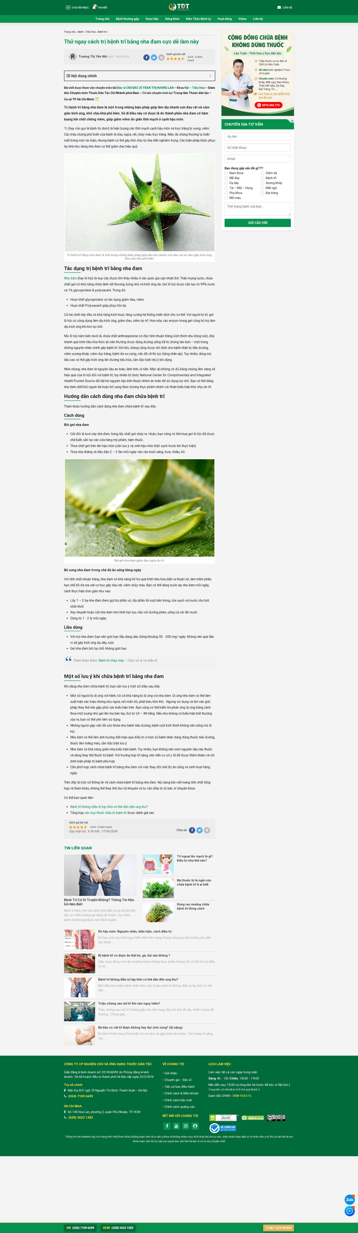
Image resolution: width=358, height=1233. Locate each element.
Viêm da (271, 173)
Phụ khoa (236, 193)
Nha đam (70, 278)
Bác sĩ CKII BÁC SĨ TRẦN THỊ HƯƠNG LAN (145, 87)
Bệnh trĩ (102, 31)
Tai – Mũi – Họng (241, 188)
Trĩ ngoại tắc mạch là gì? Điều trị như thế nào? (195, 858)
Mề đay (234, 178)
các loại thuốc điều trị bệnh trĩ (106, 813)
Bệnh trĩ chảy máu (111, 660)
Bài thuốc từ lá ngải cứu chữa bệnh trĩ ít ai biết (194, 882)
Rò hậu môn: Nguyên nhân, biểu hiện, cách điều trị (135, 931)
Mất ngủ (271, 188)
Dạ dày (234, 183)
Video (242, 18)
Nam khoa (236, 173)
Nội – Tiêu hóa (194, 87)
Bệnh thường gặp (127, 18)
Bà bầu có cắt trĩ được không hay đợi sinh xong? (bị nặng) (140, 1027)
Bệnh (80, 31)
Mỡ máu (235, 198)
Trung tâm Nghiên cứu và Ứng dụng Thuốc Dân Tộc (179, 6)
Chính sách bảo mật (178, 1100)
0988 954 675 (242, 1096)
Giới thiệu (170, 1073)
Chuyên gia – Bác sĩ (177, 1080)
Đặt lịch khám (280, 1227)
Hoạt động (225, 18)
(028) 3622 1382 (80, 1117)
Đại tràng (272, 193)
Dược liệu (152, 18)
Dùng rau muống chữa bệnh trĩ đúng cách (193, 906)
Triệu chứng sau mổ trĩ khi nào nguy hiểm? (129, 1003)
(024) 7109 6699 (80, 1096)
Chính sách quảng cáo (179, 1107)
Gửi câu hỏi (257, 223)
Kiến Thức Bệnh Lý (198, 18)
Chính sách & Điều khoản (181, 1093)
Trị (66, 128)
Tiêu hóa (91, 31)
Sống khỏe (172, 18)
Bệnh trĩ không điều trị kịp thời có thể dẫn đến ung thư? (109, 807)
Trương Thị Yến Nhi (93, 56)
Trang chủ (102, 18)
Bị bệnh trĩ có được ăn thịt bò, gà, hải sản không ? (134, 955)
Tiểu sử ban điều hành (179, 1087)
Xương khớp (274, 183)
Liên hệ (258, 18)
